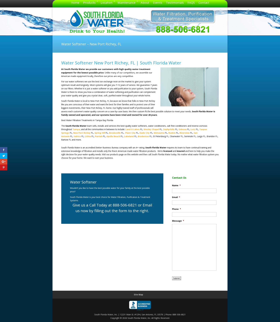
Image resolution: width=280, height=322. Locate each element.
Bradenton (143, 136)
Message (178, 221)
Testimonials (175, 3)
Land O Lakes (132, 129)
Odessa (183, 129)
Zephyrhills (169, 129)
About (145, 3)
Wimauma (159, 132)
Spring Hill (99, 132)
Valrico (77, 136)
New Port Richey (81, 132)
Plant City (130, 132)
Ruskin (171, 132)
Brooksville (115, 132)
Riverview (185, 132)
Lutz (193, 129)
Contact (203, 3)
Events (157, 3)
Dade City (145, 132)
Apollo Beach (113, 136)
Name (176, 185)
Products (89, 3)
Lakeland (129, 136)
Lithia (88, 136)
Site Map (138, 294)
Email (176, 197)
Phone (176, 209)
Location (106, 3)
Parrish (98, 136)
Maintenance (126, 3)
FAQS (191, 3)
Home (75, 3)
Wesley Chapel (151, 129)
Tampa (76, 129)
